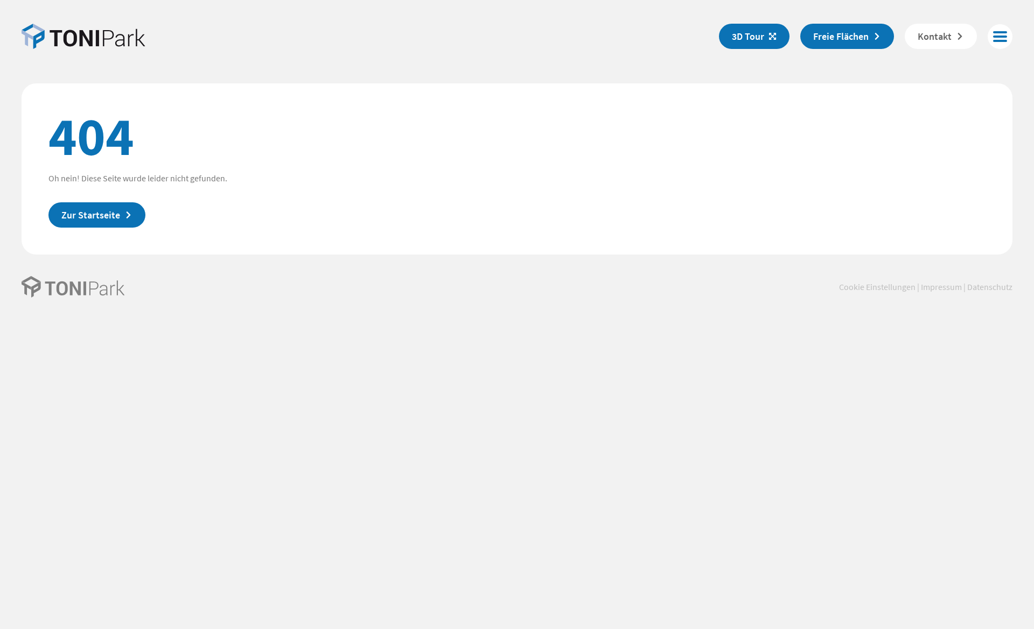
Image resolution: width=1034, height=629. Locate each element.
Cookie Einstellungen (877, 286)
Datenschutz (989, 286)
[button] (1000, 36)
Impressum (941, 286)
